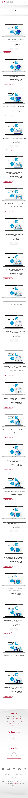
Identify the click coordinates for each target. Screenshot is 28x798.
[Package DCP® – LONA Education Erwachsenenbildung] (14, 163)
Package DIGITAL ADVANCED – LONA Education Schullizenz (14, 398)
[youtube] (14, 769)
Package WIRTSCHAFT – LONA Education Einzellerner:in (14, 621)
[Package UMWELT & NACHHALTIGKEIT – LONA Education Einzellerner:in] (14, 513)
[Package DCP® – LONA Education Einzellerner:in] (14, 129)
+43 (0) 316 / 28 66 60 (15, 719)
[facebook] (3, 769)
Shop (14, 735)
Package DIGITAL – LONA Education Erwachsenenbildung (14, 270)
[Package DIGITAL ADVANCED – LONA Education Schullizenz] (14, 389)
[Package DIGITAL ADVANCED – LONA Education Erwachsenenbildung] (14, 357)
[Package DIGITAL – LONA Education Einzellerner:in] (14, 225)
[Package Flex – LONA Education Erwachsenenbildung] (14, 451)
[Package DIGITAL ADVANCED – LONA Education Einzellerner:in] (14, 322)
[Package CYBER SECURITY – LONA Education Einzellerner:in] (14, 30)
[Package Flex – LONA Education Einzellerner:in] (14, 420)
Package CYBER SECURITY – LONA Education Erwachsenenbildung (14, 75)
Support (14, 742)
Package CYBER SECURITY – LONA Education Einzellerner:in (14, 40)
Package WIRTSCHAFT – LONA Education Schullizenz (14, 688)
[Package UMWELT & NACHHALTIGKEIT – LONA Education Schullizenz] (14, 579)
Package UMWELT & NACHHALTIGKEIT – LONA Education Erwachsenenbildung (14, 558)
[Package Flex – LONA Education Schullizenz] (14, 482)
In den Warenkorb (7, 52)
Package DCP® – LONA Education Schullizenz (14, 203)
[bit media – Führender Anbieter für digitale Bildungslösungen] (8, 1)
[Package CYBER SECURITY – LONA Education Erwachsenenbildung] (14, 66)
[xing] (25, 769)
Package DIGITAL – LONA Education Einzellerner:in (14, 235)
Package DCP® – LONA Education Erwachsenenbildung (14, 173)
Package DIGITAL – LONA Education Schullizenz (14, 301)
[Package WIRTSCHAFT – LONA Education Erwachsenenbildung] (14, 646)
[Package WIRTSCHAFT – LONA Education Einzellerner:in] (14, 611)
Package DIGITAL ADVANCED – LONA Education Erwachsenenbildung (14, 367)
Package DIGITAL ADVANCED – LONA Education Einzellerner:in (14, 332)
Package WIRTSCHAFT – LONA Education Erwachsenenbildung (14, 656)
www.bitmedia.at (14, 726)
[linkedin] (19, 769)
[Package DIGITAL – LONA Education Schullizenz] (14, 292)
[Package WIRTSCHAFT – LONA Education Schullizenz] (14, 678)
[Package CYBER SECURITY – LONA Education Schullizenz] (14, 97)
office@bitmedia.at (14, 723)
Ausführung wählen (7, 84)
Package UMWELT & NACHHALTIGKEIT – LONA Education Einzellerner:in (14, 522)
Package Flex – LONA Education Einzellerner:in (14, 429)
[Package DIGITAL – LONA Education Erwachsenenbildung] (14, 260)
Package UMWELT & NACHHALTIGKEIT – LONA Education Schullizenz (14, 589)
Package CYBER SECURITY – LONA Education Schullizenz (14, 107)
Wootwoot (16, 783)
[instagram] (8, 769)
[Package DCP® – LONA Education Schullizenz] (14, 194)
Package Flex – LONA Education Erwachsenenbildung (14, 460)
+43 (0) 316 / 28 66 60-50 (15, 721)
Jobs (14, 738)
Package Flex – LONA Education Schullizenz (14, 491)
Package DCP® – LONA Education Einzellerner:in (14, 138)
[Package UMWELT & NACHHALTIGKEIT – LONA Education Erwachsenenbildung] (14, 548)
